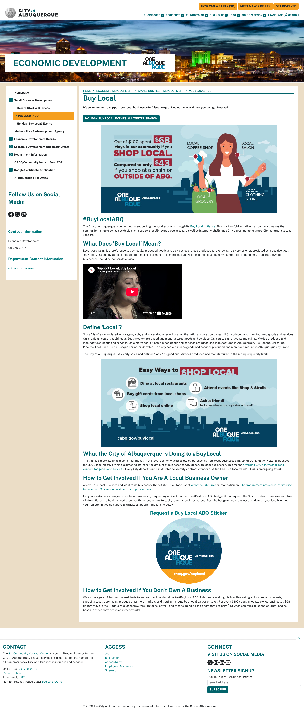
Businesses (152, 15)
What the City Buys (203, 485)
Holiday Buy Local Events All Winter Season (121, 118)
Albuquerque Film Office (31, 177)
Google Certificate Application (34, 170)
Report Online (12, 673)
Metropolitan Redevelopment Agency (39, 131)
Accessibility (113, 662)
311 (12, 669)
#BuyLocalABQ (28, 115)
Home (87, 90)
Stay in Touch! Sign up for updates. (230, 677)
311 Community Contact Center (28, 653)
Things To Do (195, 15)
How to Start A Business (33, 108)
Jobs (232, 15)
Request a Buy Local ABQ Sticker (188, 513)
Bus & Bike (217, 15)
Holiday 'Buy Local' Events (34, 123)
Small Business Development (161, 90)
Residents (173, 15)
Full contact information (21, 268)
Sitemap (110, 670)
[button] (275, 15)
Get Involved (286, 6)
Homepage (21, 92)
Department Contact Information (35, 259)
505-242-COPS (52, 681)
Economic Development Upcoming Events (41, 146)
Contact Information (25, 231)
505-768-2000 (27, 669)
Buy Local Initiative (202, 226)
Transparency (252, 15)
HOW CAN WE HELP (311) (218, 6)
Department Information (30, 154)
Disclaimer (112, 657)
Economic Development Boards (35, 139)
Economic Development (114, 90)
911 (23, 677)
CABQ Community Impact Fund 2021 (39, 162)
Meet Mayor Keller (255, 6)
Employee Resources (119, 666)
